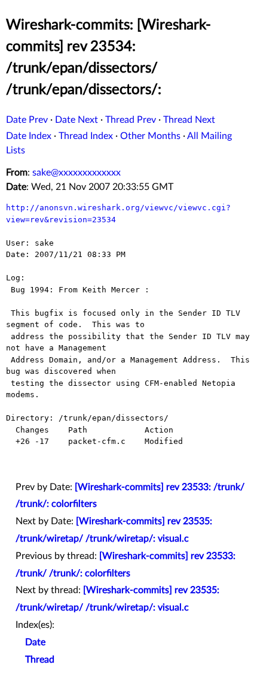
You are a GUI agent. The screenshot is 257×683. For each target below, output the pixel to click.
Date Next (76, 120)
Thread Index (86, 136)
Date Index (28, 136)
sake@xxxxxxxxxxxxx (76, 172)
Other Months (150, 136)
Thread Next (189, 120)
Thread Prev (130, 120)
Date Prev (27, 120)
